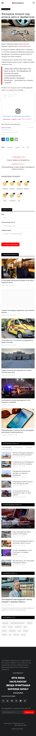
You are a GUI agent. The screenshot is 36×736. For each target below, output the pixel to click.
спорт (4, 627)
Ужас (4, 200)
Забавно (26, 189)
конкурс (25, 631)
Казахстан (12, 631)
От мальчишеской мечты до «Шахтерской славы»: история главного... (22, 493)
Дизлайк (12, 189)
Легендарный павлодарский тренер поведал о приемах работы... (16, 600)
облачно (16, 635)
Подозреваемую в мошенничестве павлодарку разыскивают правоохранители (17, 431)
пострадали (10, 90)
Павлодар (5, 623)
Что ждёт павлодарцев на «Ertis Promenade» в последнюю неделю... (22, 552)
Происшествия (6, 9)
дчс (10, 635)
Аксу (19, 631)
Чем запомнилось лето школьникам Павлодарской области (23, 561)
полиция (29, 623)
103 (23, 147)
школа (23, 635)
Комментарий (6, 230)
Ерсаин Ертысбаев (6, 127)
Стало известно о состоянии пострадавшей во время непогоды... (17, 341)
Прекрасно (19, 189)
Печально (12, 200)
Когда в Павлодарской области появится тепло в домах (22, 533)
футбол (4, 635)
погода (10, 627)
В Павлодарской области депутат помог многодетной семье (23, 482)
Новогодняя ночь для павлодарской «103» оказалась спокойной (16, 401)
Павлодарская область (17, 623)
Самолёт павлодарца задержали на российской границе (17, 311)
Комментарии (6, 210)
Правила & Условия (17, 729)
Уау (19, 200)
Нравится (5, 189)
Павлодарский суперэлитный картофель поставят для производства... (21, 473)
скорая (17, 147)
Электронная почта (8, 222)
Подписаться (29, 712)
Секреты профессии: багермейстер (18, 160)
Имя (2, 214)
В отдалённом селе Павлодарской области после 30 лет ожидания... (23, 463)
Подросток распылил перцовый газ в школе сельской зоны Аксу (16, 371)
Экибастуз (10, 147)
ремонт (4, 631)
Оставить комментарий (10, 244)
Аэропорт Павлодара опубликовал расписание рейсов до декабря (23, 453)
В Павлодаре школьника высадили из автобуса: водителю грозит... (17, 281)
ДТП (28, 147)
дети (25, 627)
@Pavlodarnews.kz (25, 46)
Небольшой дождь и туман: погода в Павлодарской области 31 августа (18, 168)
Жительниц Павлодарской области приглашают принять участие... (23, 542)
